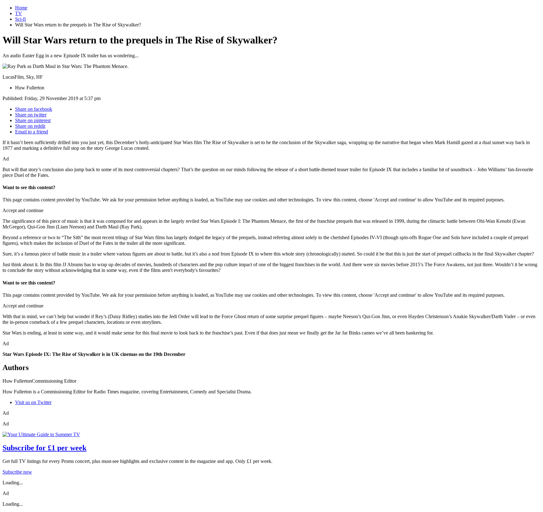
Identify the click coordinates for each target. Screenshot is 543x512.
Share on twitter (31, 114)
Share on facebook (33, 109)
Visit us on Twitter (33, 402)
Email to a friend (31, 131)
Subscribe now (17, 472)
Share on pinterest (33, 120)
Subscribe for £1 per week (44, 448)
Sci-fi (20, 19)
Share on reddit (30, 126)
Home (21, 7)
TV (18, 13)
